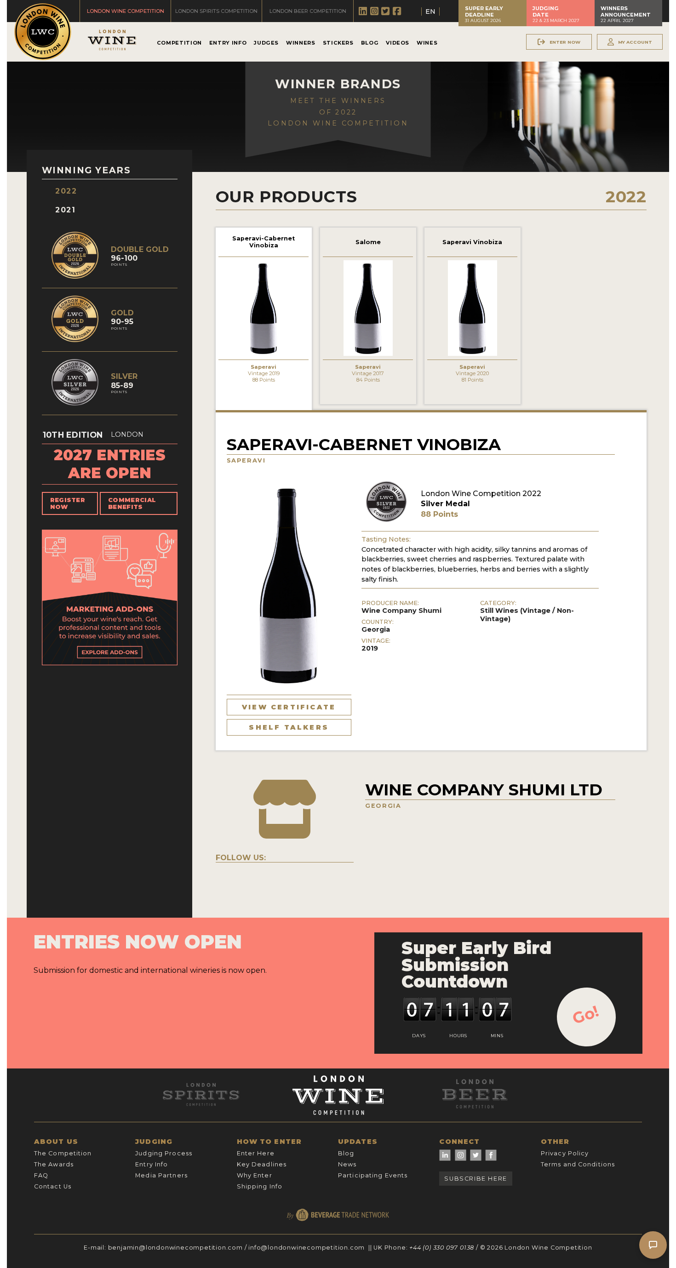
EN (430, 11)
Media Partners (161, 1175)
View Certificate (289, 707)
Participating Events (372, 1175)
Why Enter (254, 1175)
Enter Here (256, 1153)
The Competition (63, 1153)
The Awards (54, 1164)
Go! (586, 1014)
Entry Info (227, 43)
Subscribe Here (475, 1178)
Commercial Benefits (132, 503)
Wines (427, 43)
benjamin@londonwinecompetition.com (175, 1247)
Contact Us (52, 1186)
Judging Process (163, 1153)
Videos (397, 43)
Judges (266, 43)
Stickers (338, 43)
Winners (300, 43)
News (347, 1164)
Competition (179, 43)
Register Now (68, 503)
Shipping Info (260, 1186)
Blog (370, 43)
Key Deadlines (262, 1164)
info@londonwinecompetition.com (306, 1247)
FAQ (41, 1175)
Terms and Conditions (578, 1164)
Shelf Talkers (289, 727)
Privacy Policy (565, 1153)
